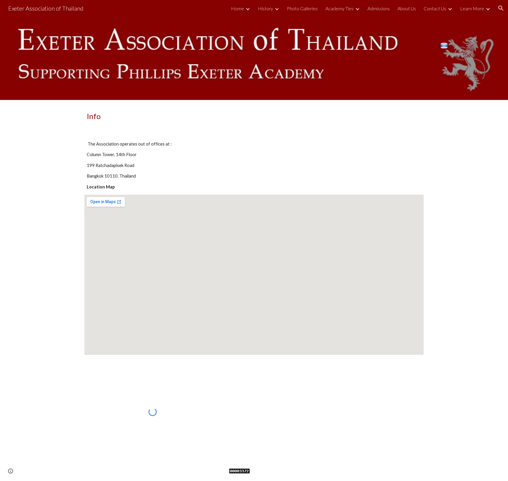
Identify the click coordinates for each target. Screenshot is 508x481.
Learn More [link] (472, 8)
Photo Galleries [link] (302, 8)
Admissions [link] (378, 8)
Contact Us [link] (435, 8)
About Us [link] (406, 8)
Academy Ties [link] (339, 8)
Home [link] (237, 8)
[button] (501, 8)
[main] (254, 116)
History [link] (265, 8)
